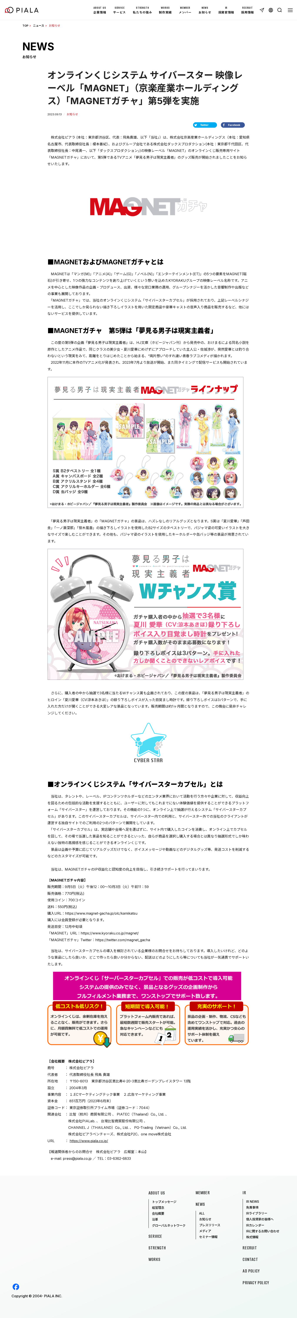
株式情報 (252, 1237)
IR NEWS (252, 1201)
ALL (202, 1213)
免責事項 (252, 1207)
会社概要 (158, 1213)
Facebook (16, 1287)
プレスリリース (209, 1225)
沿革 (155, 1219)
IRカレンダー (255, 1225)
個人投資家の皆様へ (260, 1219)
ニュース (38, 25)
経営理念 (158, 1207)
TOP (25, 25)
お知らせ (205, 1219)
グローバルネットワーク (168, 1225)
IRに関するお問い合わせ (262, 1231)
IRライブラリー (256, 1213)
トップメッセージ (164, 1202)
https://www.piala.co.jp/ (89, 1141)
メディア (205, 1231)
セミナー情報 (208, 1237)
